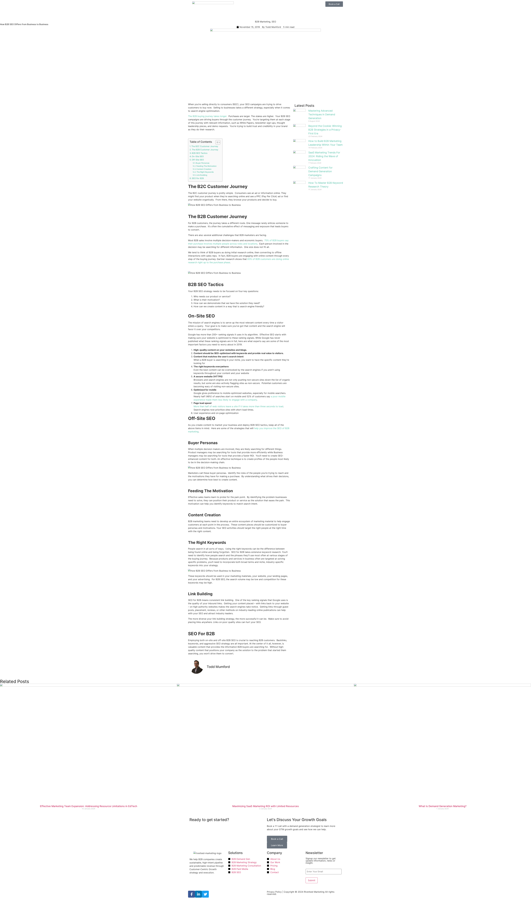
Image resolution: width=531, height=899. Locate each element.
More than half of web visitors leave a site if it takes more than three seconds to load (238, 406)
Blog (287, 12)
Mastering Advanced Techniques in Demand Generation (321, 114)
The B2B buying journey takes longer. (207, 116)
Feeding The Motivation (206, 166)
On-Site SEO (198, 156)
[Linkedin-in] (198, 894)
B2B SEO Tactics (199, 153)
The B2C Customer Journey (204, 146)
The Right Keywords (205, 172)
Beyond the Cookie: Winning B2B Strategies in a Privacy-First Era (325, 129)
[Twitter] (205, 894)
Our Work (284, 5)
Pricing (274, 5)
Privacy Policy (274, 891)
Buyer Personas (202, 163)
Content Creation (203, 169)
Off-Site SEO (198, 160)
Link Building (201, 175)
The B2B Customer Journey (205, 149)
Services (250, 5)
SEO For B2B (198, 178)
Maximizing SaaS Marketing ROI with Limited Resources (265, 806)
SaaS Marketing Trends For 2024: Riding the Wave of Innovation (324, 156)
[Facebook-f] (191, 894)
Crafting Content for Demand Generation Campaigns (320, 171)
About (279, 12)
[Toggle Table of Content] (216, 142)
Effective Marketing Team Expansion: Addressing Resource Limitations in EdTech (88, 806)
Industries (264, 5)
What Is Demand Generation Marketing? (442, 806)
